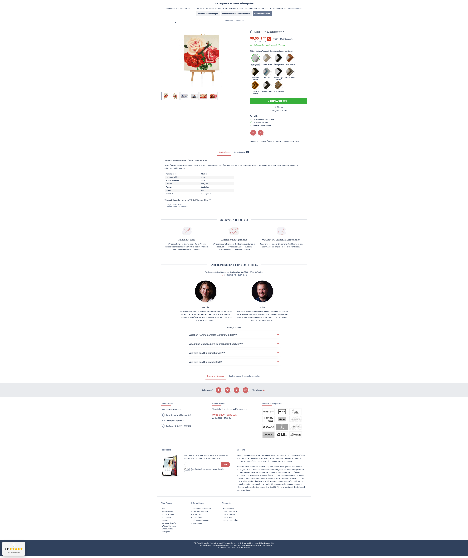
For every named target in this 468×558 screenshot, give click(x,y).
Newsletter (197, 514)
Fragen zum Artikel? (279, 111)
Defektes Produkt (168, 514)
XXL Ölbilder (295, 472)
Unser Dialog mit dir (230, 511)
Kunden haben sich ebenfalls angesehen (244, 376)
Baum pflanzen (228, 509)
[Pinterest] (237, 390)
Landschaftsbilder (252, 475)
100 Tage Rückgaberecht (202, 509)
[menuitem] (173, 508)
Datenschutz (197, 523)
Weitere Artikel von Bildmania (177, 206)
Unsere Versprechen (230, 520)
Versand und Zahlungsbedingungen (201, 518)
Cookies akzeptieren (262, 14)
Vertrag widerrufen (169, 523)
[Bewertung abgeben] (278, 35)
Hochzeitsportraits (281, 475)
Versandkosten (228, 543)
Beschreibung (224, 152)
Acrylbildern (252, 458)
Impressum (166, 517)
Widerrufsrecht (167, 529)
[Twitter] (227, 390)
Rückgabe (166, 532)
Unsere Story (228, 517)
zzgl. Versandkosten (263, 42)
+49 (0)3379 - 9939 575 (235, 275)
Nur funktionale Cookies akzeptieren (236, 14)
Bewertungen (241, 152)
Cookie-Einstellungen (200, 511)
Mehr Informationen (295, 8)
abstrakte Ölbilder (266, 475)
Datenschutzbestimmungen (199, 469)
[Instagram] (261, 133)
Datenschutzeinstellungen (208, 14)
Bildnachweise (167, 511)
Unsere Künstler (229, 514)
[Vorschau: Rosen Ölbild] (165, 96)
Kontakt (165, 520)
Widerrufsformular (169, 526)
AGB (164, 509)
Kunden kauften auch (215, 376)
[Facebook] (253, 133)
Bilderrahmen (271, 481)
